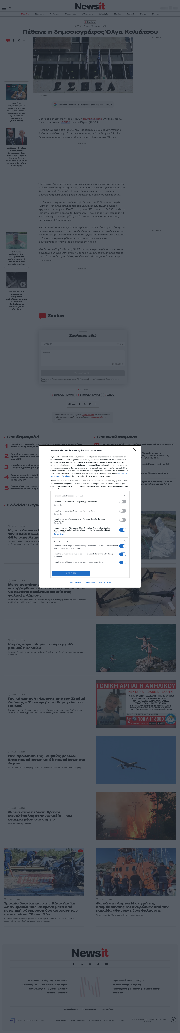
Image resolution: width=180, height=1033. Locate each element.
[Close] (135, 450)
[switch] (122, 501)
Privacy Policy (105, 583)
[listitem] (90, 495)
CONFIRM (71, 573)
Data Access (90, 583)
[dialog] (90, 516)
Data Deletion (75, 583)
